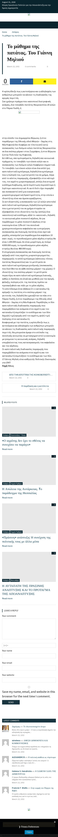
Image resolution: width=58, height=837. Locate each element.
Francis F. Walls (19, 788)
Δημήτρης (16, 726)
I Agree (29, 832)
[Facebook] (21, 81)
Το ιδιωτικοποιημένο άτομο (34, 726)
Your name (7, 650)
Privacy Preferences (30, 826)
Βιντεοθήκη (15, 580)
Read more (7, 449)
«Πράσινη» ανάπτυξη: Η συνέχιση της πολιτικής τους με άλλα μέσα (26, 539)
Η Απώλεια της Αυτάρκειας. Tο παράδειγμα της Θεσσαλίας (22, 491)
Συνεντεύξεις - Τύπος (18, 435)
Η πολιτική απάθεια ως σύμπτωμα (42, 757)
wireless (16, 740)
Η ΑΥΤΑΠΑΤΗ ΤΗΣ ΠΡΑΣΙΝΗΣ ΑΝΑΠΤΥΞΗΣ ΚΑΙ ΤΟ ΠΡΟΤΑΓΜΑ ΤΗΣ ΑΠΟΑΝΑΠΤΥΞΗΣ (26, 590)
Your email (7, 662)
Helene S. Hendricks (22, 771)
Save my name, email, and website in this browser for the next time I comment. (28, 694)
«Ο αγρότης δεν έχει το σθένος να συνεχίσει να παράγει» (23, 442)
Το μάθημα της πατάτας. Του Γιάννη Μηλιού (20, 35)
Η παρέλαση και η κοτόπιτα (35, 386)
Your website (8, 674)
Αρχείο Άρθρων (16, 483)
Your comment (9, 615)
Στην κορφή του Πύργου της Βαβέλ (33, 789)
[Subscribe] (44, 81)
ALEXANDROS (18, 757)
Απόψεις (15, 32)
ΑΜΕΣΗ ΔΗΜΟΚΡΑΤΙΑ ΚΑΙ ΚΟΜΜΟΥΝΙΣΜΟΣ (30, 742)
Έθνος (11, 365)
